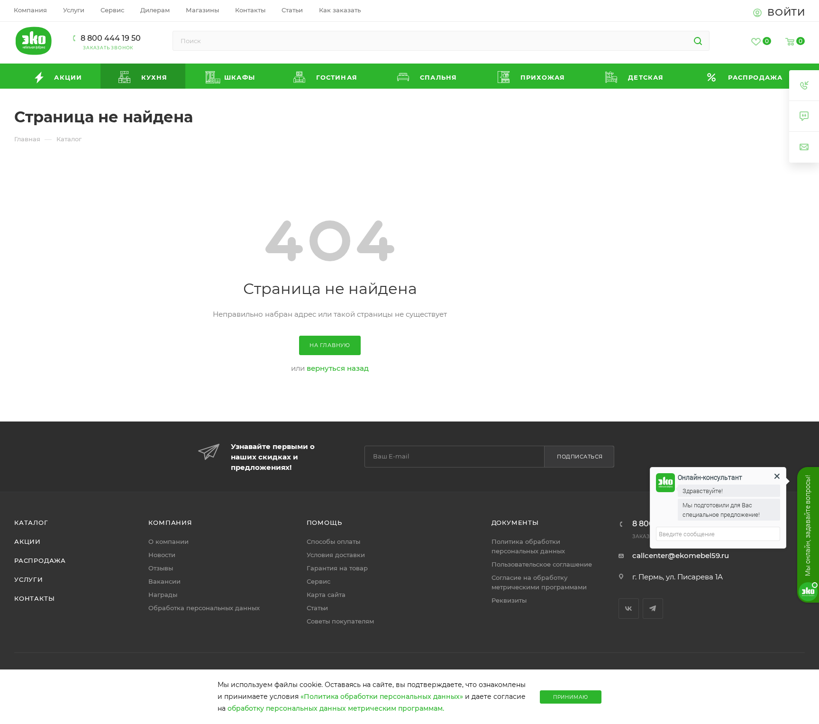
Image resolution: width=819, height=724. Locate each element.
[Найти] (698, 41)
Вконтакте (629, 608)
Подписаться (580, 456)
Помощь (324, 522)
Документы (515, 522)
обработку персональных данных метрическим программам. (336, 708)
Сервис (318, 581)
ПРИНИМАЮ (570, 697)
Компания (170, 522)
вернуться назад (338, 368)
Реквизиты (509, 600)
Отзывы (160, 568)
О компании (168, 541)
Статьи (317, 608)
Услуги (28, 579)
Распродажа (40, 560)
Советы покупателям (340, 621)
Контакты (34, 598)
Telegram (653, 608)
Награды (162, 594)
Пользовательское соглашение (541, 564)
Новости (161, 555)
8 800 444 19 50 (111, 38)
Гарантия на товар (337, 568)
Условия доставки (336, 555)
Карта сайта (326, 594)
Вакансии (164, 581)
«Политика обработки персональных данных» (381, 696)
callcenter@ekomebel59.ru (680, 555)
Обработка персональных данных (204, 608)
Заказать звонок (108, 47)
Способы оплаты (333, 541)
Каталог (31, 522)
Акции (27, 541)
